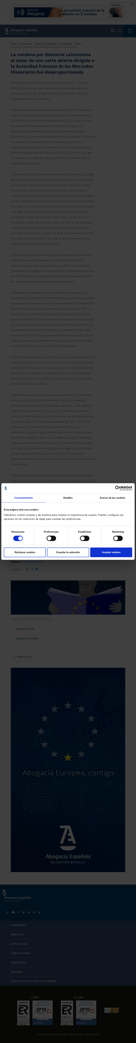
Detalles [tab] (68, 497)
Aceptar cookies (111, 552)
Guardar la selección (68, 552)
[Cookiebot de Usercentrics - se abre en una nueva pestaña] (117, 488)
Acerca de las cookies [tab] (112, 497)
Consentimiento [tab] (23, 497)
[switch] (51, 538)
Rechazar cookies (25, 552)
